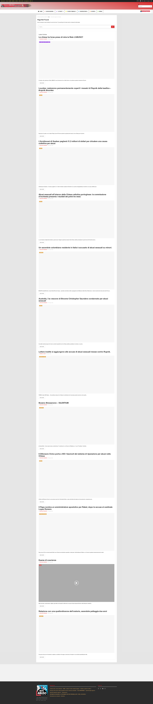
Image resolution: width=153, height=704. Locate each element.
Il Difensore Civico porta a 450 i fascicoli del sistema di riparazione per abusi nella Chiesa (75, 454)
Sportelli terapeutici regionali (55, 692)
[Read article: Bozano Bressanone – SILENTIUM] (76, 426)
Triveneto (41, 407)
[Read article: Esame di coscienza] (76, 583)
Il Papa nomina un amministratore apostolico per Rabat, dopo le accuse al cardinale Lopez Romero (75, 508)
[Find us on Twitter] (138, 1)
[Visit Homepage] (16, 6)
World (41, 95)
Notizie (93, 11)
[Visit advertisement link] (56, 6)
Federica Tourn (43, 353)
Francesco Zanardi (43, 39)
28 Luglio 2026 (50, 613)
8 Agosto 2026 (49, 353)
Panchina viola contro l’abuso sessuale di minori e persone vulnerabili (63, 690)
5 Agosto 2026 (50, 457)
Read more (42, 82)
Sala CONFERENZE (81, 690)
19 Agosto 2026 (50, 249)
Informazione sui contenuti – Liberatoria (57, 696)
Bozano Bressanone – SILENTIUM (54, 402)
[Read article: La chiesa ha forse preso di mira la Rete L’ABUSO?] (76, 60)
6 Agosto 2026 (50, 404)
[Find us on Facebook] (137, 1)
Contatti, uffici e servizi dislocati (56, 688)
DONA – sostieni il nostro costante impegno (71, 688)
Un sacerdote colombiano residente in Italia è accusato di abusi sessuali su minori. (75, 247)
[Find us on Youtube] (140, 1)
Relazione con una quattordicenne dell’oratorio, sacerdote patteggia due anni (73, 611)
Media (100, 11)
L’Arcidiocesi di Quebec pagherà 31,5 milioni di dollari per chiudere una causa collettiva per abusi (73, 142)
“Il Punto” (60, 11)
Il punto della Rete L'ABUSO (45, 42)
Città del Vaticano (43, 514)
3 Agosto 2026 (50, 511)
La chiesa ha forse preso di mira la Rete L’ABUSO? (61, 37)
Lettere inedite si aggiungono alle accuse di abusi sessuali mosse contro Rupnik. (75, 351)
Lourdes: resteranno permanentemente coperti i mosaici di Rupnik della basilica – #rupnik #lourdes (75, 89)
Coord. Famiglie (71, 11)
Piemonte (41, 616)
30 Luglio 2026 (50, 562)
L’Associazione (49, 11)
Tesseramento (64, 692)
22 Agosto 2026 (50, 39)
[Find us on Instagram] (142, 1)
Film (40, 565)
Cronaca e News (42, 356)
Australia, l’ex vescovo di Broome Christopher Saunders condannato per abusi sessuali (73, 299)
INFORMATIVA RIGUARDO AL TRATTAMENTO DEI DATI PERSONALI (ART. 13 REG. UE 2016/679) (67, 694)
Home (41, 11)
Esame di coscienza (47, 560)
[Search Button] (145, 4)
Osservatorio (83, 11)
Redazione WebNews (43, 92)
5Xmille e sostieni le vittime (86, 688)
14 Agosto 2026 (50, 302)
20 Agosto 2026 (50, 198)
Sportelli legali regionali (90, 690)
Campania (41, 252)
